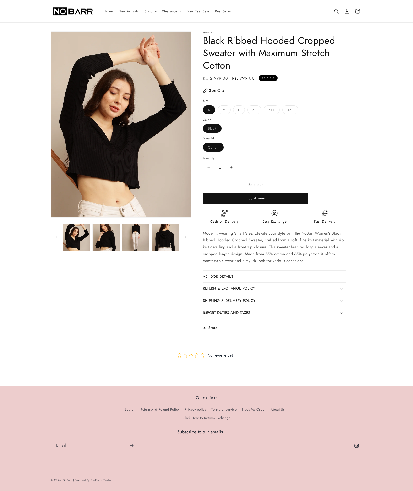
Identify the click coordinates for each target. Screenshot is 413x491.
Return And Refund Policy (159, 409)
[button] (150, 11)
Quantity (208, 158)
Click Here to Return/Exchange (206, 417)
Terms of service (224, 409)
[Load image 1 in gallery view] (76, 237)
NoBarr (67, 480)
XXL (274, 110)
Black (215, 129)
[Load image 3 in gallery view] (135, 237)
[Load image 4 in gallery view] (165, 237)
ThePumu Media (101, 480)
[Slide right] (185, 237)
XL (256, 110)
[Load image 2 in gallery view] (106, 237)
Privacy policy (195, 409)
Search (130, 409)
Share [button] (212, 327)
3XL (292, 110)
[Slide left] (56, 237)
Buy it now (255, 198)
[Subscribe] (131, 445)
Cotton (216, 148)
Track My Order (254, 409)
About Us (278, 409)
